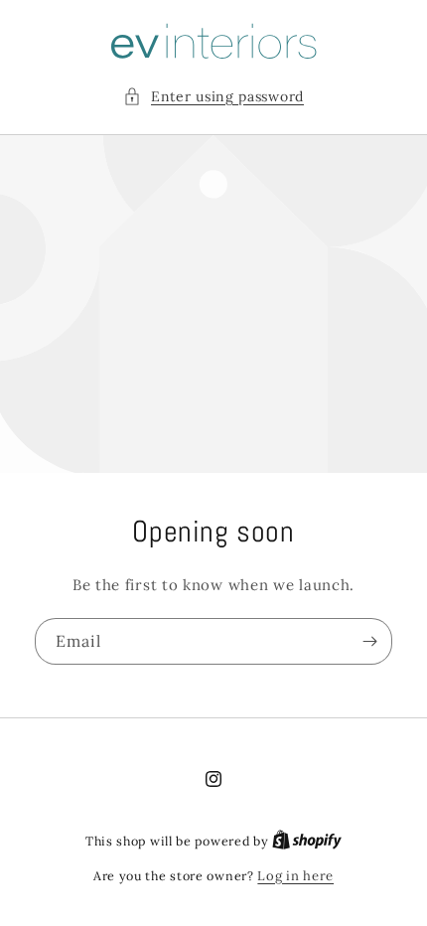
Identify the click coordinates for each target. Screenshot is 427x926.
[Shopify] (307, 841)
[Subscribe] (369, 641)
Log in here (295, 875)
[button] (213, 96)
